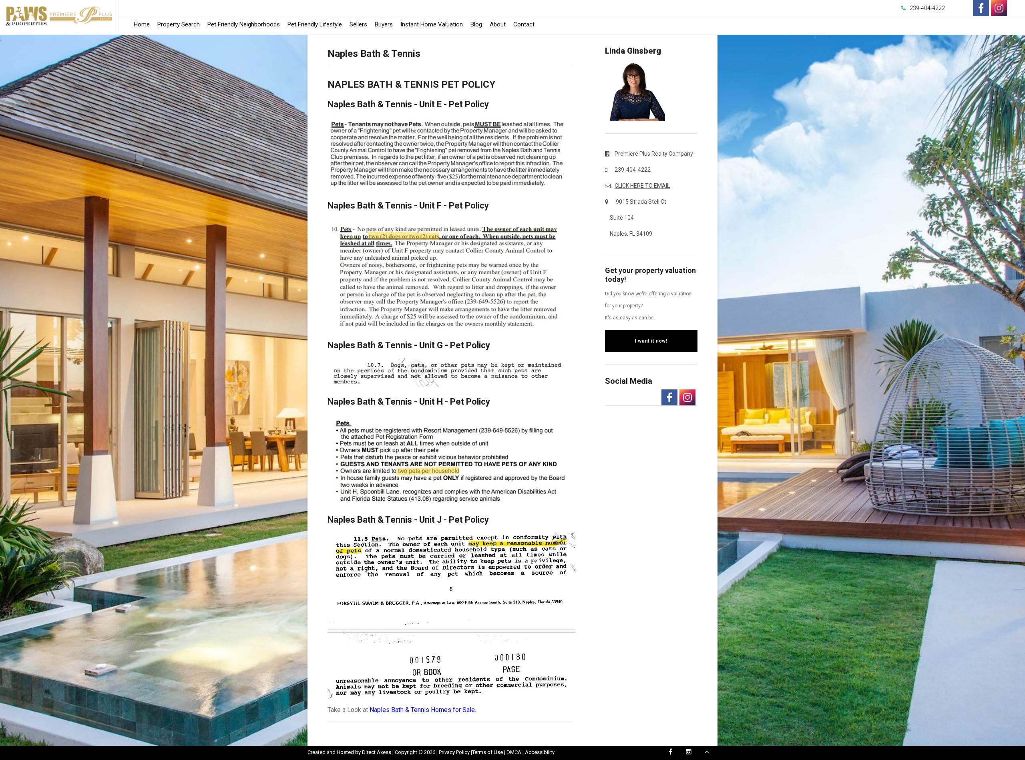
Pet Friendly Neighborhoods (243, 24)
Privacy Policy (454, 752)
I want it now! (651, 341)
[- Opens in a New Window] (981, 8)
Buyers (384, 24)
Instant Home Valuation (431, 24)
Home (142, 24)
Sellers (358, 24)
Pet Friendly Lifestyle (314, 24)
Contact (524, 24)
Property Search (178, 24)
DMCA (513, 752)
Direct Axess (376, 752)
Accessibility (540, 752)
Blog (476, 24)
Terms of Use (487, 752)
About (498, 24)
